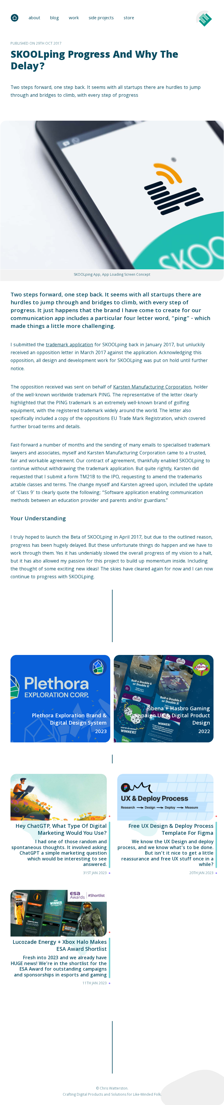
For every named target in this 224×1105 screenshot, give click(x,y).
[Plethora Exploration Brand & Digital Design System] (60, 698)
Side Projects (101, 18)
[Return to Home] (14, 17)
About (34, 18)
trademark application (69, 345)
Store (129, 18)
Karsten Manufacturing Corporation (152, 387)
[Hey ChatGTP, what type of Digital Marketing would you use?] (58, 826)
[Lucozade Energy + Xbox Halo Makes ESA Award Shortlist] (58, 940)
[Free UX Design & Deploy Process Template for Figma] (165, 826)
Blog (54, 18)
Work (74, 18)
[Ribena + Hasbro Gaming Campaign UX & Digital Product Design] (164, 698)
